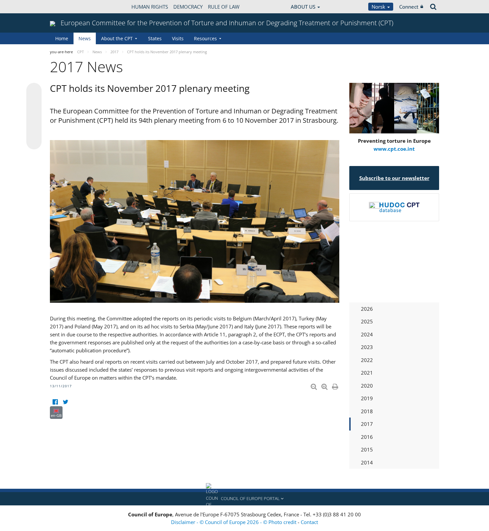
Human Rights (149, 6)
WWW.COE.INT (66, 7)
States (155, 38)
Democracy (188, 6)
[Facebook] (55, 402)
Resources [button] (205, 38)
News (85, 38)
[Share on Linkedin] (34, 129)
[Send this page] (34, 142)
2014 (367, 462)
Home (61, 38)
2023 (367, 347)
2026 (367, 308)
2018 (367, 411)
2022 (367, 360)
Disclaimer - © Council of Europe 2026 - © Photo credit (234, 522)
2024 (367, 334)
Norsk (379, 6)
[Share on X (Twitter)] (34, 104)
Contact (309, 522)
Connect (408, 6)
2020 (367, 385)
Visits (178, 38)
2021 (367, 372)
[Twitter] (65, 402)
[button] (244, 498)
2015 (367, 449)
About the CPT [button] (117, 38)
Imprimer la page (335, 385)
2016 (367, 437)
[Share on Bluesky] (34, 91)
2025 (367, 321)
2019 (367, 398)
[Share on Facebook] (34, 116)
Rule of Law (224, 6)
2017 (367, 424)
